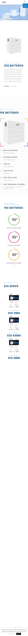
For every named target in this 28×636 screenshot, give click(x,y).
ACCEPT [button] (18, 633)
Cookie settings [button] (11, 633)
